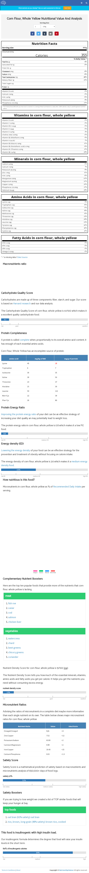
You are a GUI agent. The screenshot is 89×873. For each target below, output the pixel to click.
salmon (12, 617)
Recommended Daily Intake (67, 487)
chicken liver (14, 621)
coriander (13, 657)
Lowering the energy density (15, 450)
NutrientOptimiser (66, 870)
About (18, 870)
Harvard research (22, 304)
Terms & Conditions (8, 870)
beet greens (14, 647)
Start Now (67, 8)
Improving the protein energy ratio (18, 414)
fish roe (12, 603)
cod (10, 612)
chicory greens (16, 652)
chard (11, 643)
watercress (14, 638)
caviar (11, 608)
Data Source (22, 257)
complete (25, 340)
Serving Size (44, 23)
